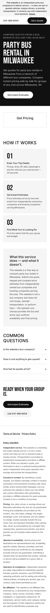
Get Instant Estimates (18, 95)
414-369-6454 (11, 20)
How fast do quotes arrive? (25, 369)
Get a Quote (37, 20)
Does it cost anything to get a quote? (25, 359)
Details (32, 14)
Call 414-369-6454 (17, 413)
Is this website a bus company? (25, 349)
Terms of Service (11, 433)
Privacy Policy (29, 433)
